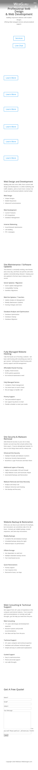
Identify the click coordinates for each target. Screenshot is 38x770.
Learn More (11, 78)
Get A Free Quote (27, 31)
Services (19, 38)
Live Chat (19, 45)
